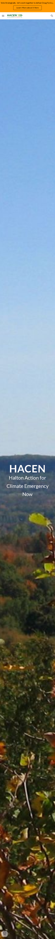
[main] (27, 479)
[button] (3, 15)
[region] (27, 6)
